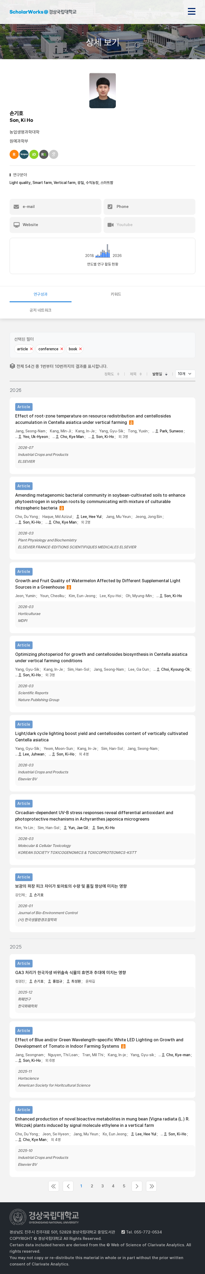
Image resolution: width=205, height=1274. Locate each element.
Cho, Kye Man (72, 437)
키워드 (116, 294)
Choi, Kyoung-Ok (175, 669)
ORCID (33, 154)
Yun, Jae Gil (78, 828)
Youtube (124, 224)
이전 (68, 1186)
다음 (137, 1186)
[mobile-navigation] (191, 10)
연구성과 (41, 294)
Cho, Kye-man (178, 1055)
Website (30, 224)
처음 (53, 1186)
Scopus (24, 154)
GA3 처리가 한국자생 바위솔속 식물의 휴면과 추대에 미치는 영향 (70, 972)
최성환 (76, 981)
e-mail (28, 206)
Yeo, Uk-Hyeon (35, 437)
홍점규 (57, 981)
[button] (55, 207)
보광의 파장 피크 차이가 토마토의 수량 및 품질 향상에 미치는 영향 (71, 886)
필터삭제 (31, 349)
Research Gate (43, 154)
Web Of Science (14, 154)
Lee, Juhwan (33, 754)
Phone (122, 206)
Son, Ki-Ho (105, 437)
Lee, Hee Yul (91, 517)
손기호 (39, 895)
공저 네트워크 (41, 310)
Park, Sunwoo (171, 431)
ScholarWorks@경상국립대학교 (43, 13)
